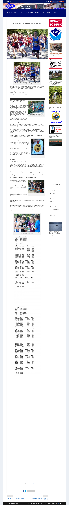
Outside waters (53, 196)
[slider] (42, 99)
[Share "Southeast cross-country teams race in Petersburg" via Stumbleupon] (34, 491)
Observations (52, 198)
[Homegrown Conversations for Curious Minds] (55, 80)
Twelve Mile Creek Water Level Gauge (54, 213)
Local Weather (53, 190)
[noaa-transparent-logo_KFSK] (55, 41)
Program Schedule (29, 12)
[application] (27, 99)
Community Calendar (46, 12)
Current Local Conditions (55, 184)
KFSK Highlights (14, 12)
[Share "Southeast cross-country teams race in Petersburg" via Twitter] (26, 491)
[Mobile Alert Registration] (55, 134)
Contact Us (9, 15)
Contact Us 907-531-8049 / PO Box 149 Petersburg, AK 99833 (39, 503)
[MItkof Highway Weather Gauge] (55, 103)
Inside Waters (52, 193)
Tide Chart (52, 201)
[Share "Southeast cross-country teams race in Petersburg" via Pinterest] (32, 491)
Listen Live (8, 1)
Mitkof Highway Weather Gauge (55, 188)
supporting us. (32, 483)
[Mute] (40, 98)
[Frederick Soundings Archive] (55, 230)
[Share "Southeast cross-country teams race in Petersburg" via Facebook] (23, 491)
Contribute (54, 12)
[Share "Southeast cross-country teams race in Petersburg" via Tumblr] (30, 491)
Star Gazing (52, 204)
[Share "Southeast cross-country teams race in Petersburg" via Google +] (28, 491)
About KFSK (36, 12)
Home (8, 12)
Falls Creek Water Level (54, 209)
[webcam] (55, 146)
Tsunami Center (53, 215)
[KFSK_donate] (55, 26)
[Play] (11, 98)
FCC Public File (54, 503)
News (22, 12)
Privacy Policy (24, 503)
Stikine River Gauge (53, 206)
